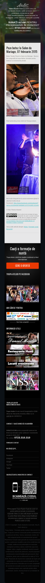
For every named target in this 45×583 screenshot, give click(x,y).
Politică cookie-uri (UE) (22, 521)
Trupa (18, 509)
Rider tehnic (18, 516)
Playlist (23, 509)
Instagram (9, 458)
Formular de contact (12, 443)
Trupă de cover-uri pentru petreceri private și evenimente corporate (22, 511)
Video (16, 513)
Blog (23, 516)
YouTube (9, 465)
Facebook (9, 455)
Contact (28, 516)
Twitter (8, 468)
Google (8, 462)
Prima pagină (11, 509)
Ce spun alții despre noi (26, 513)
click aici (25, 500)
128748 (8, 416)
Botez (26, 227)
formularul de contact (22, 30)
